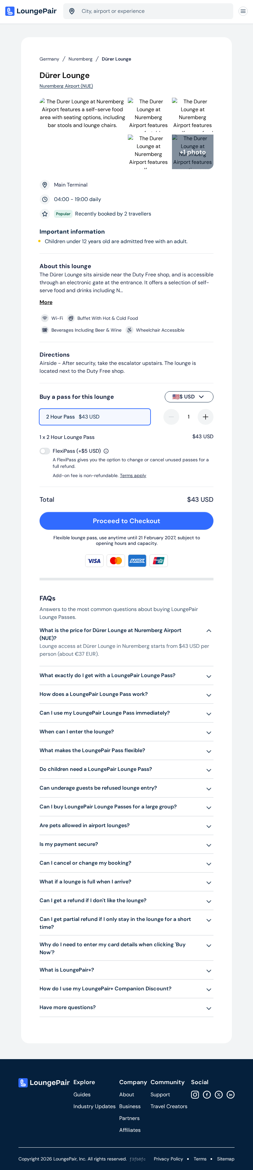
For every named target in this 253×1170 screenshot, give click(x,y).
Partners (129, 1118)
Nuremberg (81, 59)
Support (160, 1094)
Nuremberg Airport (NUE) (66, 86)
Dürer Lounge (116, 59)
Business (130, 1106)
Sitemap (226, 1159)
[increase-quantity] (205, 417)
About (126, 1094)
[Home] (31, 11)
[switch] (45, 451)
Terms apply (133, 475)
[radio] (95, 417)
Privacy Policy (168, 1159)
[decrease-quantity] (171, 417)
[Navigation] (243, 11)
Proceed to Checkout (126, 521)
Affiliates (130, 1130)
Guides (82, 1094)
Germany (49, 59)
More (46, 302)
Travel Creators (169, 1106)
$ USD (183, 397)
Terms (200, 1159)
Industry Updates (94, 1106)
